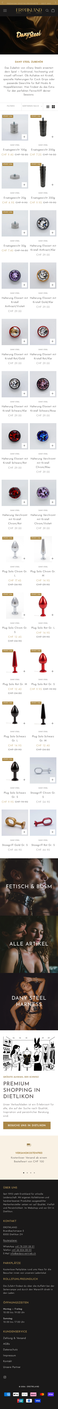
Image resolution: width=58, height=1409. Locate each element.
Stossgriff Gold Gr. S (15, 845)
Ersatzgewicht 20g (15, 198)
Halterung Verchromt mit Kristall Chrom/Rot (14, 519)
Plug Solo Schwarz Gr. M (43, 738)
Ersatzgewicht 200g (43, 149)
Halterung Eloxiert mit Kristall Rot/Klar (43, 356)
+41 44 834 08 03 (22, 1249)
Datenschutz (10, 1349)
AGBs (6, 1344)
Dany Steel (14, 145)
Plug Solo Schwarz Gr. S (15, 795)
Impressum (9, 1355)
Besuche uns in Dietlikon (27, 1125)
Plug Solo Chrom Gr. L (14, 573)
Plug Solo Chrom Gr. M (43, 573)
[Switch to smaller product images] (53, 106)
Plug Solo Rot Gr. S (43, 684)
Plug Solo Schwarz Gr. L (15, 738)
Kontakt (7, 1361)
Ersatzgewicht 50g (15, 245)
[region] (29, 1154)
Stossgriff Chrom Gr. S (43, 795)
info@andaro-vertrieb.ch (23, 1253)
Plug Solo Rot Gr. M (15, 684)
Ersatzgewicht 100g (15, 149)
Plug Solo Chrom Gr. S (14, 630)
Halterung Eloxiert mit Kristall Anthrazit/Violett (15, 302)
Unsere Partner (12, 1367)
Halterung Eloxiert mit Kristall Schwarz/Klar (15, 408)
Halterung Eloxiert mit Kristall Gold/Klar (43, 300)
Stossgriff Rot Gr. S (43, 845)
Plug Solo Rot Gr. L (43, 628)
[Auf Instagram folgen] (4, 1377)
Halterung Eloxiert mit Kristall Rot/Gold (15, 356)
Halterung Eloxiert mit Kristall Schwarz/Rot (15, 461)
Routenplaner (10, 1240)
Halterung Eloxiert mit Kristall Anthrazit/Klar (43, 248)
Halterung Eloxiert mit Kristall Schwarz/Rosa (43, 408)
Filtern (11, 106)
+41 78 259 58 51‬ (24, 1246)
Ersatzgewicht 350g (43, 198)
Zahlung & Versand (14, 1338)
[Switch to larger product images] (47, 106)
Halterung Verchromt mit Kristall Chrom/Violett (43, 519)
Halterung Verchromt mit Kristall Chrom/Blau (43, 463)
